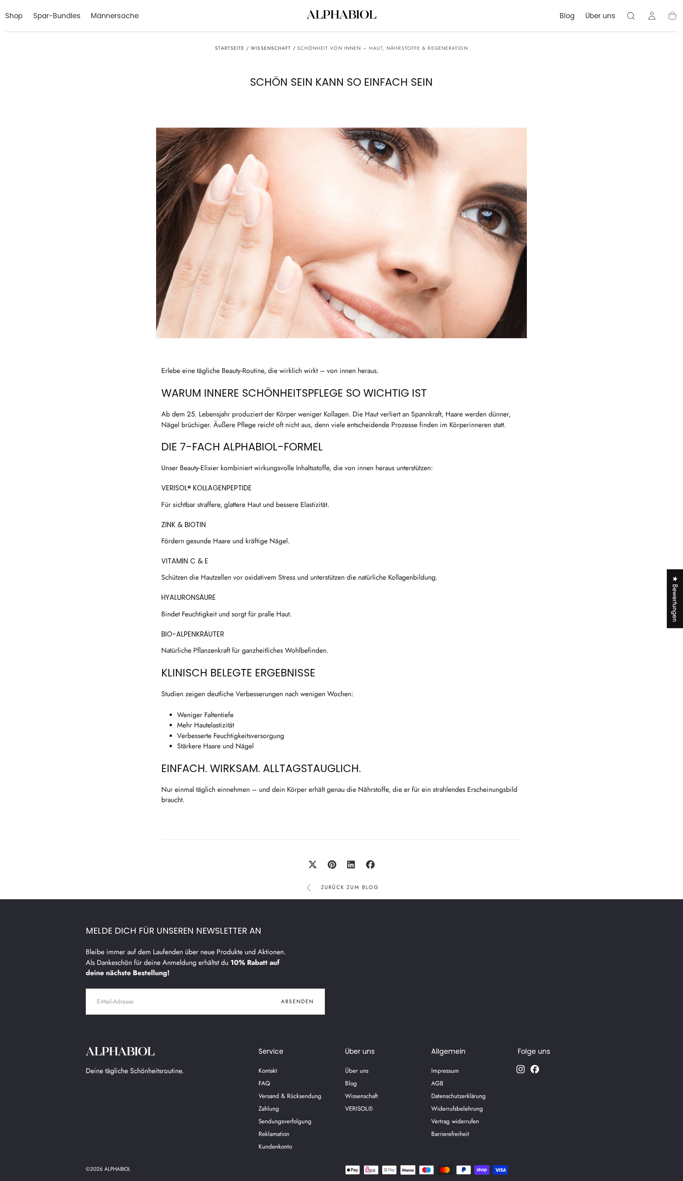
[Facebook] (535, 1069)
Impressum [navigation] (445, 1070)
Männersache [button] (115, 16)
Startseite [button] (229, 48)
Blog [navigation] (351, 1083)
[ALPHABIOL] (120, 1053)
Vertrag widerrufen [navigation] (455, 1121)
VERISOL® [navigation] (359, 1108)
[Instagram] (520, 1069)
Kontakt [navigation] (267, 1070)
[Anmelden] (652, 16)
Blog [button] (567, 16)
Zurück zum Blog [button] (350, 887)
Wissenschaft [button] (271, 48)
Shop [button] (14, 16)
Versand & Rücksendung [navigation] (289, 1096)
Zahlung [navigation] (268, 1108)
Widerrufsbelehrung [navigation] (457, 1108)
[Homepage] (341, 15)
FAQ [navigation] (264, 1083)
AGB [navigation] (437, 1083)
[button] (631, 16)
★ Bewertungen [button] (675, 598)
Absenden (297, 1001)
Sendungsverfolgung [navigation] (284, 1121)
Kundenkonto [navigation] (275, 1146)
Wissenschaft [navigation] (361, 1096)
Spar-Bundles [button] (57, 16)
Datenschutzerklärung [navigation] (458, 1096)
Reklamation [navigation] (273, 1134)
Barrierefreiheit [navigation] (450, 1134)
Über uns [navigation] (356, 1070)
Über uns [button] (600, 16)
